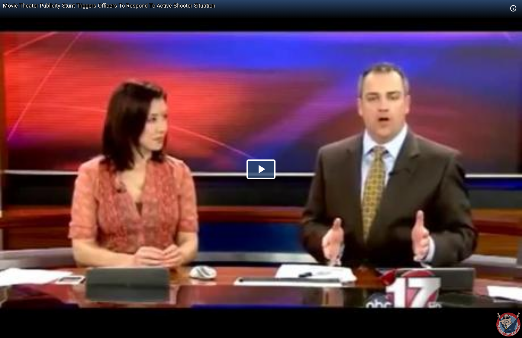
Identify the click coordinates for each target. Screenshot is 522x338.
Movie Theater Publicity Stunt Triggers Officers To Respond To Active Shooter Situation (109, 5)
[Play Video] (261, 169)
